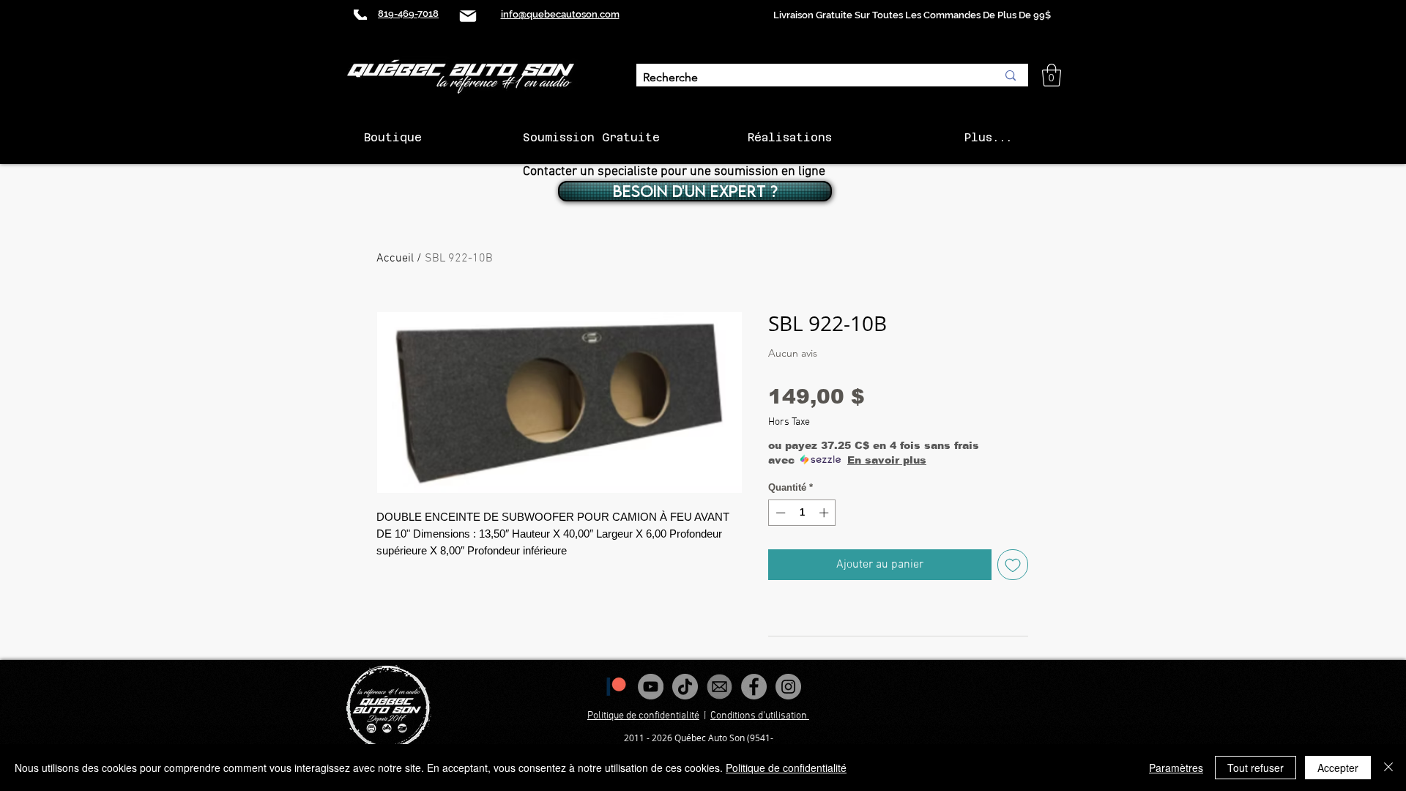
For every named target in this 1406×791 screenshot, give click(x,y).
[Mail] (468, 15)
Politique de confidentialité (643, 716)
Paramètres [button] (1176, 767)
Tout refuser (1255, 767)
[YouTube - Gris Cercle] (650, 686)
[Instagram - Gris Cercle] (788, 686)
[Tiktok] (685, 686)
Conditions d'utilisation (759, 716)
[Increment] (825, 512)
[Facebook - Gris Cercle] (754, 686)
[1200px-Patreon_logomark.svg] (616, 686)
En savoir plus (886, 460)
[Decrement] (779, 512)
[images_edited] (719, 686)
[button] (1051, 75)
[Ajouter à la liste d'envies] (1012, 564)
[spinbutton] (802, 512)
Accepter (1337, 767)
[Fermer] (1388, 767)
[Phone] (360, 15)
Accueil (395, 258)
